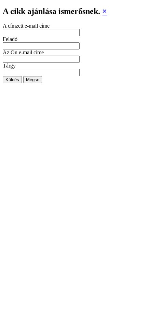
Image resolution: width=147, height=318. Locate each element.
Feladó (10, 39)
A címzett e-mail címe (26, 26)
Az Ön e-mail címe (23, 52)
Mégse (32, 79)
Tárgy (9, 66)
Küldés (12, 79)
